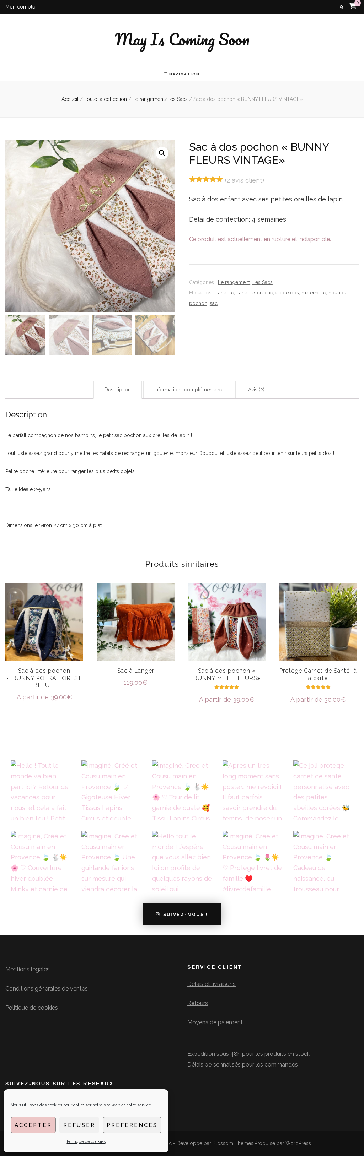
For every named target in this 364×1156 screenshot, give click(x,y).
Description (118, 389)
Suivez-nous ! (185, 914)
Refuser (79, 1125)
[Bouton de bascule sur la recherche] (341, 7)
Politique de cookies (86, 1141)
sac (214, 303)
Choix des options (135, 621)
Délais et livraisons (211, 984)
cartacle (245, 292)
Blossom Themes (233, 1143)
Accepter (33, 1125)
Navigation (184, 74)
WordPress (298, 1143)
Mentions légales (27, 969)
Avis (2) (256, 389)
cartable (224, 292)
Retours (197, 1003)
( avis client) (244, 180)
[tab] (117, 390)
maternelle (313, 292)
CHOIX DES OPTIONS (44, 628)
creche (265, 292)
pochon (198, 303)
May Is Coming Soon (182, 39)
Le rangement (234, 282)
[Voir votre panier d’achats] (353, 6)
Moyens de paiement (215, 1022)
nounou (337, 292)
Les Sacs (262, 282)
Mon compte (20, 7)
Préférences (132, 1125)
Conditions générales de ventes (46, 988)
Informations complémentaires (189, 389)
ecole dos (287, 292)
